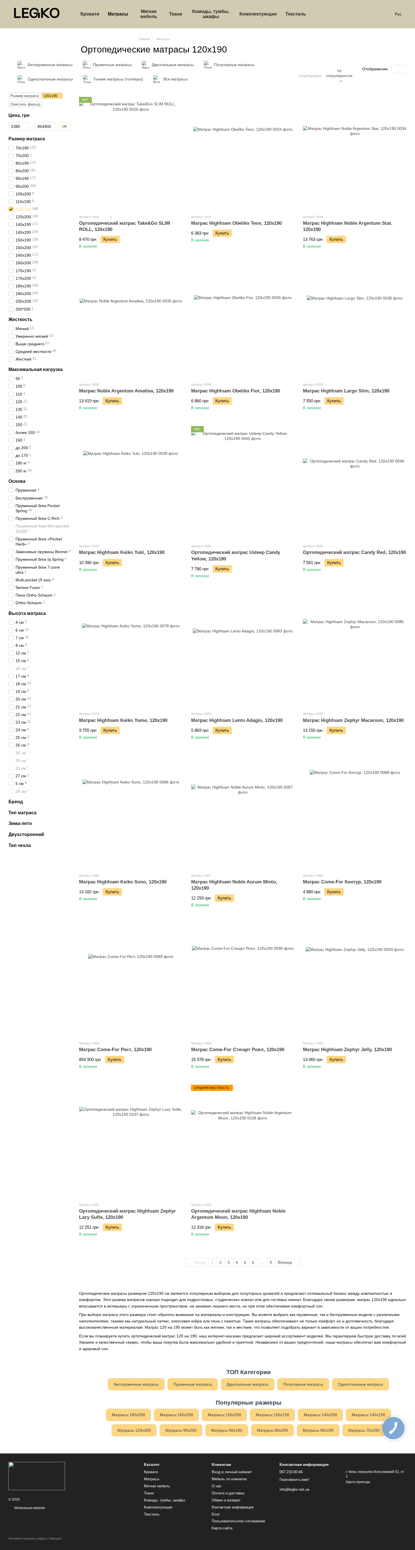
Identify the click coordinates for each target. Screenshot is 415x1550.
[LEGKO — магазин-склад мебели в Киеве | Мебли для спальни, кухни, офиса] (36, 1476)
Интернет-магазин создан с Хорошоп (35, 1538)
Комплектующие (258, 14)
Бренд (15, 801)
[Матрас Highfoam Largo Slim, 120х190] (355, 321)
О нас (217, 1486)
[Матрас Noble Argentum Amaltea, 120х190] (131, 321)
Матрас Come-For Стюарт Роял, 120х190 (237, 1049)
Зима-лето (20, 823)
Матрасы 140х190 (368, 1415)
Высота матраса (27, 613)
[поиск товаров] (320, 14)
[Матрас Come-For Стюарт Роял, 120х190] (243, 979)
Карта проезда (358, 1482)
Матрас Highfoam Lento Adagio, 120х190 (237, 720)
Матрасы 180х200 (128, 1415)
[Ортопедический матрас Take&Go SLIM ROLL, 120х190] (131, 153)
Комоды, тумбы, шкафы (210, 14)
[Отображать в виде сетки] (395, 69)
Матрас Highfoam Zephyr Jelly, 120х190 (347, 1049)
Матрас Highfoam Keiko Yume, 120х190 (123, 720)
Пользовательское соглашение (238, 1521)
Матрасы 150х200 (224, 1415)
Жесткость (20, 319)
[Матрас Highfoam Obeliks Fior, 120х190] (243, 321)
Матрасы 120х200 (134, 1430)
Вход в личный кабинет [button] (232, 1472)
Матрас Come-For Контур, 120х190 (342, 882)
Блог (216, 1514)
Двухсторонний (26, 834)
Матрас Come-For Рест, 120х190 (115, 1049)
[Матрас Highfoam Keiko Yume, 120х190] (131, 650)
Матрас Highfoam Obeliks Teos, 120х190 (236, 223)
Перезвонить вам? (294, 1480)
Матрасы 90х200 (180, 1430)
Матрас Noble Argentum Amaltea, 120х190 (126, 391)
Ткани (175, 14)
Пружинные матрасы (192, 1384)
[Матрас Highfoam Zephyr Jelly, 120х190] (355, 979)
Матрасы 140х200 (320, 1415)
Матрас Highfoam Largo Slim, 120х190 (346, 391)
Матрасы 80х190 (318, 1430)
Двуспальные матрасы (247, 1384)
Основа (16, 481)
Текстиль (295, 14)
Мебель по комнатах (229, 1479)
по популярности (339, 73)
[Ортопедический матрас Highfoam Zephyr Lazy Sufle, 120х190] (131, 1141)
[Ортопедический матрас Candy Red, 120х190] (355, 482)
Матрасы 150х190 (272, 1415)
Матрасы (118, 14)
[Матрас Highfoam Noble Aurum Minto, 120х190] (243, 812)
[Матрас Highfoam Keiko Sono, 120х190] (131, 812)
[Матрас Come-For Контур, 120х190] (355, 812)
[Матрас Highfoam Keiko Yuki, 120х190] (131, 482)
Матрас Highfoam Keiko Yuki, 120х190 (122, 552)
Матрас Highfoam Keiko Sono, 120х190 (123, 882)
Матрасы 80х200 (272, 1430)
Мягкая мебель (148, 14)
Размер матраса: (25, 96)
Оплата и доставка (228, 1493)
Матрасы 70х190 (363, 1430)
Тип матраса (22, 812)
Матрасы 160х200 (176, 1415)
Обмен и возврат (226, 1500)
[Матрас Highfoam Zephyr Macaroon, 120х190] (355, 650)
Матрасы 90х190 (226, 1430)
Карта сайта (222, 1528)
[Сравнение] (340, 14)
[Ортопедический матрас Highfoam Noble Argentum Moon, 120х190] (243, 1141)
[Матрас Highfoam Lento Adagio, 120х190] (243, 650)
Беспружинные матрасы (136, 1384)
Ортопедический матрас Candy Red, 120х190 (354, 552)
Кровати (89, 14)
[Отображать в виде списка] (402, 69)
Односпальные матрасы (360, 1384)
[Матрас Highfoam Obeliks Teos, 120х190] (243, 153)
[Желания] (355, 14)
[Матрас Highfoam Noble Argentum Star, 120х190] (355, 153)
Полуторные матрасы (303, 1384)
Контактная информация (233, 1507)
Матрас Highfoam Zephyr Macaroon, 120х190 (353, 720)
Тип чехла (19, 845)
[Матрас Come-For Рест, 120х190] (131, 979)
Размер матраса (26, 138)
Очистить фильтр (25, 104)
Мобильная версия (29, 1508)
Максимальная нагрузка (35, 369)
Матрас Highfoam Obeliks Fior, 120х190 (235, 391)
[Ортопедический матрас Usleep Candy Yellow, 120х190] (243, 482)
